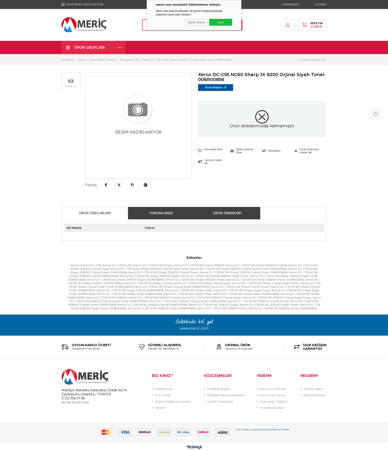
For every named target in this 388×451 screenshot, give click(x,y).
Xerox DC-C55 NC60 (117, 265)
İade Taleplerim (315, 395)
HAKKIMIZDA (290, 4)
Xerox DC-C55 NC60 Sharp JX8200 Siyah (149, 276)
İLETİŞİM (320, 4)
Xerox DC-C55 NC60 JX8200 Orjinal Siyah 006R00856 (187, 301)
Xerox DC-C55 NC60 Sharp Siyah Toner (242, 290)
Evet (221, 22)
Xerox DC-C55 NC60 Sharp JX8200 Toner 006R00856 (265, 279)
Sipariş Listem (314, 389)
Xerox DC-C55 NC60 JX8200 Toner (222, 308)
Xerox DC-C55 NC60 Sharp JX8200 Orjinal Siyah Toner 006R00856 (238, 269)
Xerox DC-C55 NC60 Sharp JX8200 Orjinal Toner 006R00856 (243, 272)
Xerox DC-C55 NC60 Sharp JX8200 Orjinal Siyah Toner (150, 269)
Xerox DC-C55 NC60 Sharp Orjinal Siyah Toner (265, 283)
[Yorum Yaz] (375, 114)
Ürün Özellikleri (95, 213)
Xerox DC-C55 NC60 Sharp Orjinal (147, 283)
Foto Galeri (163, 395)
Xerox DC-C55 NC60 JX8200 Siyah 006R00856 (161, 308)
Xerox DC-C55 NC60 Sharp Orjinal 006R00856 (129, 290)
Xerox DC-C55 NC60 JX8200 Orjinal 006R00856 (152, 304)
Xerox (74, 265)
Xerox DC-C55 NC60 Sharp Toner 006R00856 (246, 294)
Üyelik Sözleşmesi (220, 401)
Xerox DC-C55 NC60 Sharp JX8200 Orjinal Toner (163, 272)
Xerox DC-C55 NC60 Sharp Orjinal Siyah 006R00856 (171, 286)
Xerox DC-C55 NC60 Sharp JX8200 (199, 265)
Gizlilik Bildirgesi (218, 389)
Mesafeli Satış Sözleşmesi (225, 395)
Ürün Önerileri (227, 213)
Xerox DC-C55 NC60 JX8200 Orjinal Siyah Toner (276, 297)
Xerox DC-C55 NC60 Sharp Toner (187, 294)
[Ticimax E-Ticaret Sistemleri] (194, 447)
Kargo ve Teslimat (273, 389)
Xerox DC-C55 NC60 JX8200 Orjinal (154, 297)
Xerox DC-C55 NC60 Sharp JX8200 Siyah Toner (214, 276)
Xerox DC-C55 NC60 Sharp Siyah (188, 290)
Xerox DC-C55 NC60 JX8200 (106, 297)
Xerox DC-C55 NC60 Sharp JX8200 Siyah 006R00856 (125, 279)
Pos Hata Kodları (272, 407)
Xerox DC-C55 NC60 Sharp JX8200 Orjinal (256, 265)
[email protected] (75, 402)
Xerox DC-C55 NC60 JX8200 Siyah (213, 304)
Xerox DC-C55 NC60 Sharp (152, 265)
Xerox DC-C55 (90, 265)
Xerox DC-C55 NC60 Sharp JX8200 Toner (195, 279)
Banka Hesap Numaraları (173, 401)
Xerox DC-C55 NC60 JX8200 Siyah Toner (268, 304)
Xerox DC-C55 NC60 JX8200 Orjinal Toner (257, 301)
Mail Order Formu (273, 395)
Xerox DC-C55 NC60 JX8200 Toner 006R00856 (282, 308)
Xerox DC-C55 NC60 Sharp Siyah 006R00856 (129, 294)
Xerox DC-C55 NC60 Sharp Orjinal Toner (240, 286)
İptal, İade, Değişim (274, 401)
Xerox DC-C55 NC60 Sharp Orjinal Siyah (202, 283)
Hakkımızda (163, 389)
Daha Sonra (196, 22)
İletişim (160, 407)
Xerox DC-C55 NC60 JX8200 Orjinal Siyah (211, 297)
